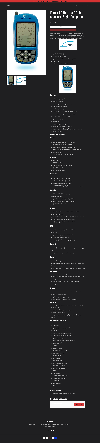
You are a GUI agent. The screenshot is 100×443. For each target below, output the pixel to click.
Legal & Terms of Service (65, 424)
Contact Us (40, 424)
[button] (19, 5)
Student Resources (55, 424)
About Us (35, 424)
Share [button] (52, 409)
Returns (53, 426)
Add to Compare (63, 26)
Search (30, 424)
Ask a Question (79, 404)
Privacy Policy (48, 426)
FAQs (49, 424)
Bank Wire (45, 424)
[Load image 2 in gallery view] (21, 80)
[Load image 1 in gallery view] (11, 80)
